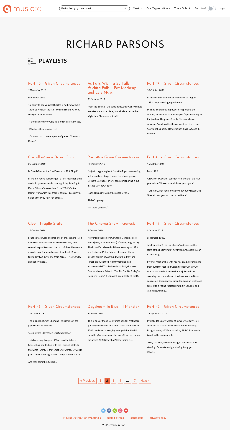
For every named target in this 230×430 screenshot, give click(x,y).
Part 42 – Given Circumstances (173, 307)
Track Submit (182, 8)
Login (222, 8)
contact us (136, 417)
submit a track (115, 417)
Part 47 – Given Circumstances (173, 84)
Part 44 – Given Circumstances (173, 224)
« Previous (87, 380)
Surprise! (200, 8)
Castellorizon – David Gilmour (53, 157)
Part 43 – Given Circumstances (54, 307)
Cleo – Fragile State (45, 224)
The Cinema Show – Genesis (111, 224)
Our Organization (157, 8)
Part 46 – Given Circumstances (114, 157)
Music (136, 8)
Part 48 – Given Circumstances (54, 84)
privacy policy (158, 417)
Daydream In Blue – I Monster (113, 307)
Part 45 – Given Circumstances (173, 157)
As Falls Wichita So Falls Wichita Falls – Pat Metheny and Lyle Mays (112, 88)
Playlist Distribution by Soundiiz (82, 417)
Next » (145, 380)
